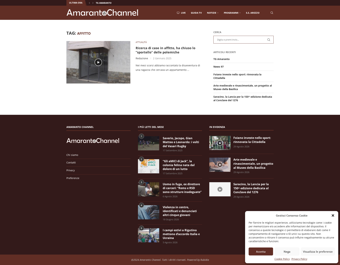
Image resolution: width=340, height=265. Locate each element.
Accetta (261, 251)
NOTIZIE (211, 12)
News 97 (218, 66)
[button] (333, 215)
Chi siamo (72, 155)
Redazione (142, 58)
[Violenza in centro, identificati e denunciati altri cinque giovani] (148, 212)
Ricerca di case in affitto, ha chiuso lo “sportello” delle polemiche (165, 50)
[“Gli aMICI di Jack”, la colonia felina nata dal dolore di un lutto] (148, 166)
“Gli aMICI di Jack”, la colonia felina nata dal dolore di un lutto (179, 165)
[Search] (272, 13)
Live (183, 12)
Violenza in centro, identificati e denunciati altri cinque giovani (180, 211)
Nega (287, 251)
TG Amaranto (104, 2)
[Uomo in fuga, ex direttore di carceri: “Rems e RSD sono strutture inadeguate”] (148, 189)
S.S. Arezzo (252, 12)
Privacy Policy (299, 259)
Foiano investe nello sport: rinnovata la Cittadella (252, 140)
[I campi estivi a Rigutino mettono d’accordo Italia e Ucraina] (148, 235)
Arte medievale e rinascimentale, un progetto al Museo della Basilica (253, 163)
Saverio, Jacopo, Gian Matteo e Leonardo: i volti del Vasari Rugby (181, 142)
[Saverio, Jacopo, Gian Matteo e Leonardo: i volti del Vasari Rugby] (148, 143)
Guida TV (196, 12)
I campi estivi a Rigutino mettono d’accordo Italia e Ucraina (181, 234)
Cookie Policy (282, 259)
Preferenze (72, 178)
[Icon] (98, 62)
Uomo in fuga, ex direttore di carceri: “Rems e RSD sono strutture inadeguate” (182, 188)
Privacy (70, 170)
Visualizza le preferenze (318, 251)
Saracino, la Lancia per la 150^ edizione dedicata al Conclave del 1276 (251, 188)
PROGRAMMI (231, 12)
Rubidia (204, 259)
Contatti (71, 162)
